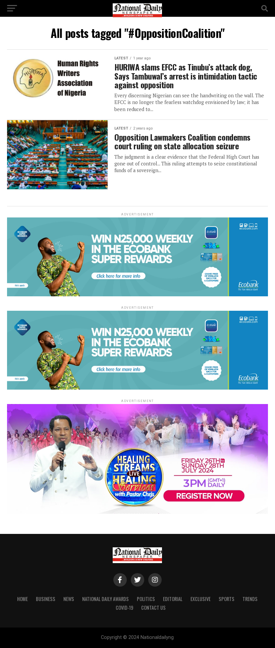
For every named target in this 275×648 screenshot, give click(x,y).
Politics (146, 598)
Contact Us (153, 607)
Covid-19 (124, 607)
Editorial (172, 598)
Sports (226, 598)
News (68, 598)
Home (22, 598)
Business (45, 598)
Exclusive (200, 598)
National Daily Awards (105, 598)
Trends (250, 598)
